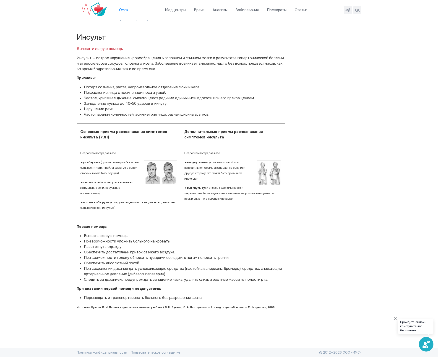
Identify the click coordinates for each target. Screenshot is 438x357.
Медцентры (175, 10)
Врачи (199, 10)
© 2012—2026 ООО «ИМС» (340, 352)
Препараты (277, 10)
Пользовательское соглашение (155, 352)
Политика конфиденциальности (102, 352)
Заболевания (247, 10)
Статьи (301, 10)
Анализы (220, 10)
